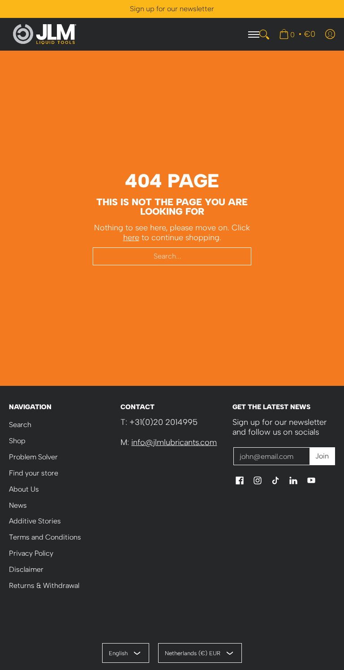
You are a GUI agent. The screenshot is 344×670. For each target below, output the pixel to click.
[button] (239, 481)
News (18, 505)
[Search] (264, 34)
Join (322, 456)
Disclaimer (26, 569)
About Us (24, 489)
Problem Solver (33, 457)
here (131, 237)
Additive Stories (35, 521)
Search (20, 424)
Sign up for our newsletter (172, 8)
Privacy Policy (31, 553)
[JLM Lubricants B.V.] (45, 34)
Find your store (33, 473)
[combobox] (172, 256)
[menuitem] (297, 34)
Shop (17, 441)
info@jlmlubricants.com (174, 442)
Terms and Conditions (45, 537)
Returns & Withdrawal (44, 585)
